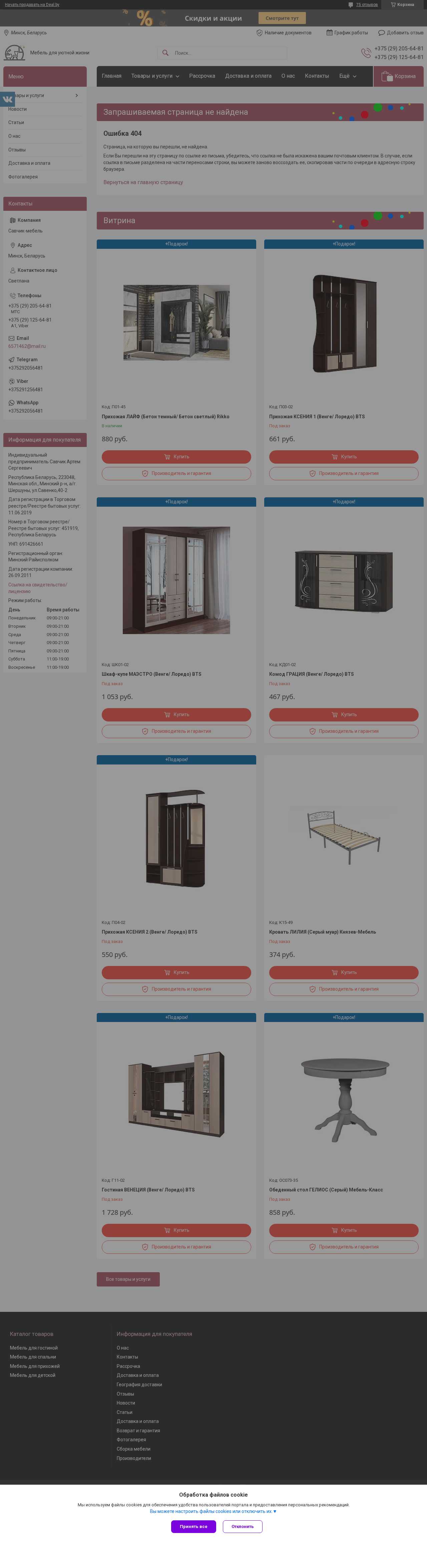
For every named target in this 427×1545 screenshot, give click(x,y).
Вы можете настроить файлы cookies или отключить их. (211, 1511)
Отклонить (243, 1526)
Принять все (193, 1526)
